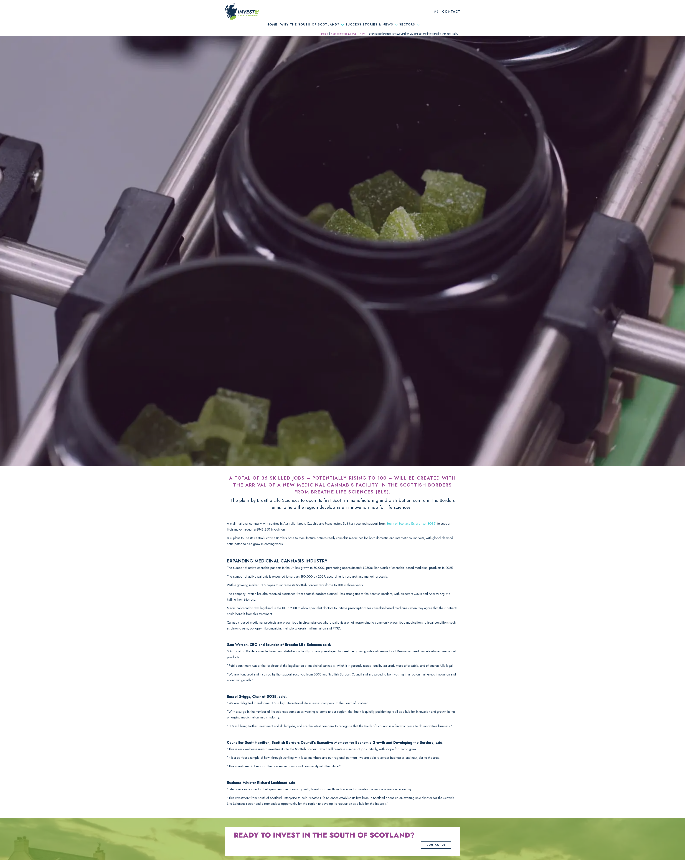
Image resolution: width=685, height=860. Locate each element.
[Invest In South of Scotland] (242, 11)
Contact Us (436, 845)
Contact (451, 11)
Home (272, 24)
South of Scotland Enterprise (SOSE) (411, 523)
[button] (436, 11)
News (362, 33)
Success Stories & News (369, 24)
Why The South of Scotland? (309, 24)
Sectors (407, 24)
